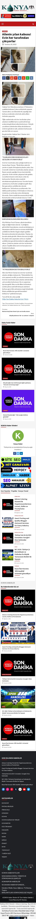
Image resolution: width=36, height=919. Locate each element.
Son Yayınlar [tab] (5, 491)
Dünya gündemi (9, 303)
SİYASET (4, 843)
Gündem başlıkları (19, 303)
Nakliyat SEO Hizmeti (7, 904)
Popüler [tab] (14, 491)
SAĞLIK (4, 840)
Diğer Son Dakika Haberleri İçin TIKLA (15, 299)
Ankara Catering (21, 904)
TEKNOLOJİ (5, 850)
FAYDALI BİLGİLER (19, 515)
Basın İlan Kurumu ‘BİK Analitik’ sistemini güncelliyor (23, 571)
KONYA (4, 816)
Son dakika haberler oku (14, 305)
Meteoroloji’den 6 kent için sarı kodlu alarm (16, 310)
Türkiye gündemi (25, 305)
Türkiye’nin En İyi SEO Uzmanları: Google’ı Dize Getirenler (23, 537)
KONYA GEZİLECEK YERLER (10, 820)
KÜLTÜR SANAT (7, 826)
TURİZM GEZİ (6, 853)
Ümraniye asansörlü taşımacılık (19, 906)
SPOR (16, 546)
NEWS (4, 836)
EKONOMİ (5, 803)
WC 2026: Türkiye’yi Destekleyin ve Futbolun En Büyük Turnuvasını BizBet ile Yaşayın (23, 554)
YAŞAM (4, 857)
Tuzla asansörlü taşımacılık (26, 908)
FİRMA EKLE (17, 496)
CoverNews (13, 900)
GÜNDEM (5, 31)
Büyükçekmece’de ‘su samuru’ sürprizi (21, 314)
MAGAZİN (5, 830)
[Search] (33, 24)
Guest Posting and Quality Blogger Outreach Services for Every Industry (18, 769)
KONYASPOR (6, 823)
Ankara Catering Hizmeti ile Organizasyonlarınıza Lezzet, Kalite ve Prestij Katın (23, 504)
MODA (4, 833)
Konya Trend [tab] (23, 491)
